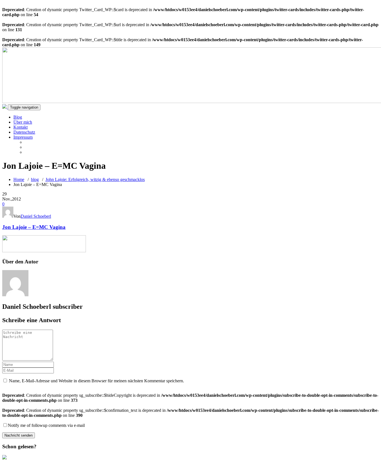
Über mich (22, 122)
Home (18, 179)
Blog (17, 117)
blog (35, 179)
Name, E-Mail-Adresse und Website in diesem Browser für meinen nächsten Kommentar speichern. (96, 380)
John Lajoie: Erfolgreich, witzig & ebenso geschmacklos (95, 179)
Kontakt (20, 127)
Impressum (23, 137)
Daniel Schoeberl (36, 216)
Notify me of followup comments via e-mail (46, 425)
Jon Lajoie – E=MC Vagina (34, 227)
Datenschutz (24, 132)
